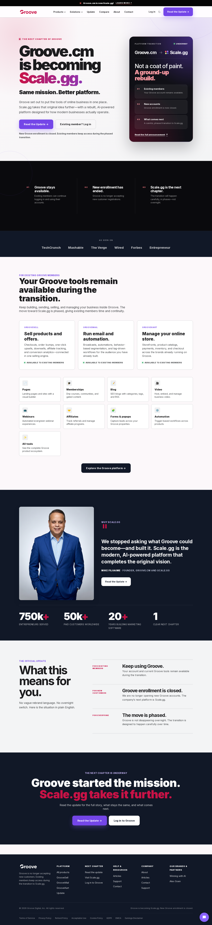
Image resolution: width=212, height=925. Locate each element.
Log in (152, 11)
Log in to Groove (124, 820)
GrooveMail (63, 882)
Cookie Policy (96, 918)
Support (117, 881)
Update (91, 12)
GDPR (109, 918)
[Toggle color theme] (159, 12)
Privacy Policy (45, 918)
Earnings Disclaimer (134, 918)
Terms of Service (27, 918)
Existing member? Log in (75, 124)
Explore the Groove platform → (106, 468)
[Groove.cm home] (28, 12)
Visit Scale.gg (92, 877)
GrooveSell (62, 877)
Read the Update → (178, 11)
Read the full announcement (151, 134)
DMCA (118, 918)
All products (63, 872)
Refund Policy (61, 918)
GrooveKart (63, 887)
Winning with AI (178, 876)
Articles (117, 876)
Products (58, 12)
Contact (128, 12)
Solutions (75, 12)
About (117, 12)
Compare (104, 12)
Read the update (94, 872)
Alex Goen (175, 881)
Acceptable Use (79, 918)
